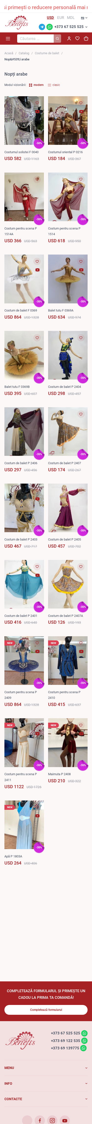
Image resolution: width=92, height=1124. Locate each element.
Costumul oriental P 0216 (65, 152)
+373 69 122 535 (65, 1040)
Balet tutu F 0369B (17, 387)
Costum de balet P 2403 (20, 539)
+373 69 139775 (65, 1048)
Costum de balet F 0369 (20, 310)
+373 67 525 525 (69, 27)
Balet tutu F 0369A (60, 310)
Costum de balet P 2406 (20, 463)
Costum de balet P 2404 (64, 387)
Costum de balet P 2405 (64, 539)
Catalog (24, 53)
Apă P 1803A (13, 856)
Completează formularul (46, 1010)
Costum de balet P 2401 (20, 616)
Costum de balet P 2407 (64, 463)
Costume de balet (47, 53)
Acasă (8, 53)
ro (82, 17)
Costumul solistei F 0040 (21, 152)
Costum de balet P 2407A (65, 616)
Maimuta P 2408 (59, 774)
